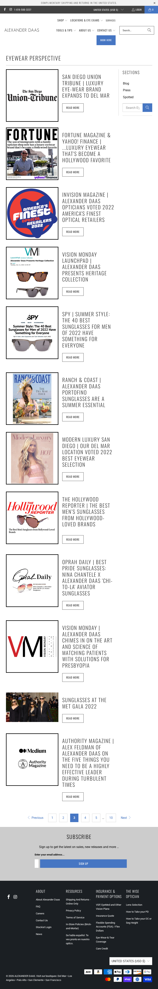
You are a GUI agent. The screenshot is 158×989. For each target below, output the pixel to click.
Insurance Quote (105, 915)
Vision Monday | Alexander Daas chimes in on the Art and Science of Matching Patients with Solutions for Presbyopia (87, 646)
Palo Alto (21, 980)
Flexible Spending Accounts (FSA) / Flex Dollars (108, 926)
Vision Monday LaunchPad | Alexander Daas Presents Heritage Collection (84, 266)
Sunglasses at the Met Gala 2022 (84, 703)
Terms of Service (75, 917)
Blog (126, 83)
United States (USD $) (106, 9)
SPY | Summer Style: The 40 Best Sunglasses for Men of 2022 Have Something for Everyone (86, 329)
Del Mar (62, 976)
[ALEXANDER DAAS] (22, 30)
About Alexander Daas (48, 899)
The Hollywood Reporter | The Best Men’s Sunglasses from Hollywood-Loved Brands (86, 511)
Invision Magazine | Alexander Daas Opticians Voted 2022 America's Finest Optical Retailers (88, 207)
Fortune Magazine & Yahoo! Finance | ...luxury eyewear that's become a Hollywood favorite (86, 147)
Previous (37, 818)
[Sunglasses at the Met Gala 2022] (32, 707)
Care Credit (102, 948)
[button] (62, 20)
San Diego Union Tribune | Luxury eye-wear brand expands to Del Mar (86, 86)
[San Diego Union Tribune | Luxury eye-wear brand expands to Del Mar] (32, 95)
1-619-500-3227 (22, 9)
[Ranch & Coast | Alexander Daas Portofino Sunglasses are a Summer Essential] (32, 398)
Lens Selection (134, 904)
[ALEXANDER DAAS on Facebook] (4, 9)
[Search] (149, 30)
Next (124, 818)
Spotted (128, 97)
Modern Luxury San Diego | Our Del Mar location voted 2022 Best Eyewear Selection (87, 451)
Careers (40, 913)
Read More (73, 108)
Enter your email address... (50, 854)
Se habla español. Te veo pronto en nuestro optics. (77, 939)
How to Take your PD (137, 911)
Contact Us (42, 920)
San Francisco (53, 980)
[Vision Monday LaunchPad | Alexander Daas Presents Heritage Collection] (32, 273)
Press (126, 90)
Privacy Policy (73, 910)
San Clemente (36, 980)
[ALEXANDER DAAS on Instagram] (10, 9)
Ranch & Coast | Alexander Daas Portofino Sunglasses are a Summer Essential (83, 392)
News (39, 934)
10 (111, 818)
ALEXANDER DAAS (24, 976)
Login (139, 9)
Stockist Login (43, 927)
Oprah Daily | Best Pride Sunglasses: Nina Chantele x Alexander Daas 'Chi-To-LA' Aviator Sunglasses (87, 577)
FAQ (38, 906)
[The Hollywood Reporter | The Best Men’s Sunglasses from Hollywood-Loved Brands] (32, 518)
